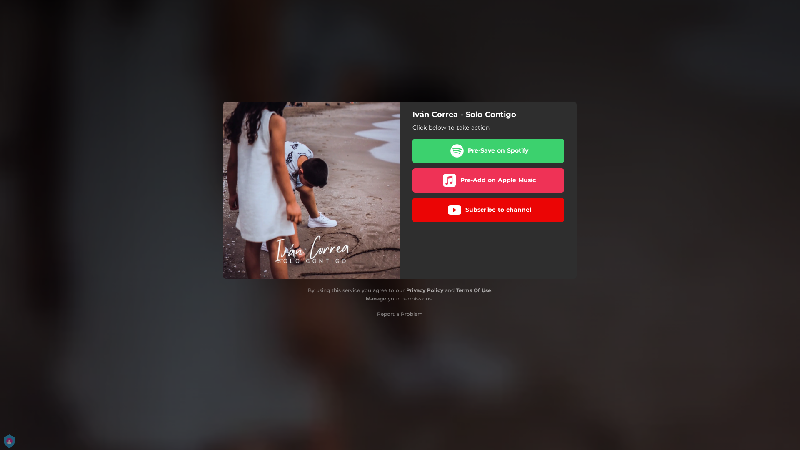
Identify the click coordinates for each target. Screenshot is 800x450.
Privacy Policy (424, 290)
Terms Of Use (473, 290)
